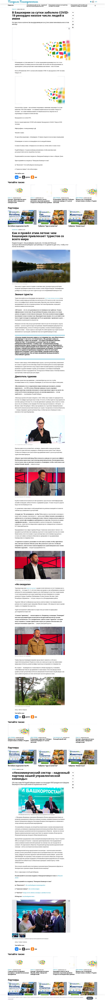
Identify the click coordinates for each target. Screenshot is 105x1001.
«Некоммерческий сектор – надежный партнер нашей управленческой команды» (36, 5)
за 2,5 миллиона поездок (52, 298)
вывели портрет (31, 588)
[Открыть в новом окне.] (18, 177)
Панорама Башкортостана (23, 1)
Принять (90, 998)
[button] (69, 916)
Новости (10, 5)
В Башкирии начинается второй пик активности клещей (58, 5)
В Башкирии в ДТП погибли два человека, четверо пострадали (79, 5)
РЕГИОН (14, 769)
